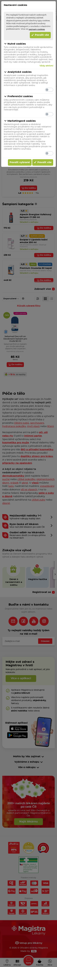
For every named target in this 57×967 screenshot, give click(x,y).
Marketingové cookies (21, 121)
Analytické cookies (19, 72)
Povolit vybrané (20, 162)
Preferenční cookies (20, 96)
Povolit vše (41, 35)
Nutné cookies (16, 44)
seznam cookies (37, 29)
